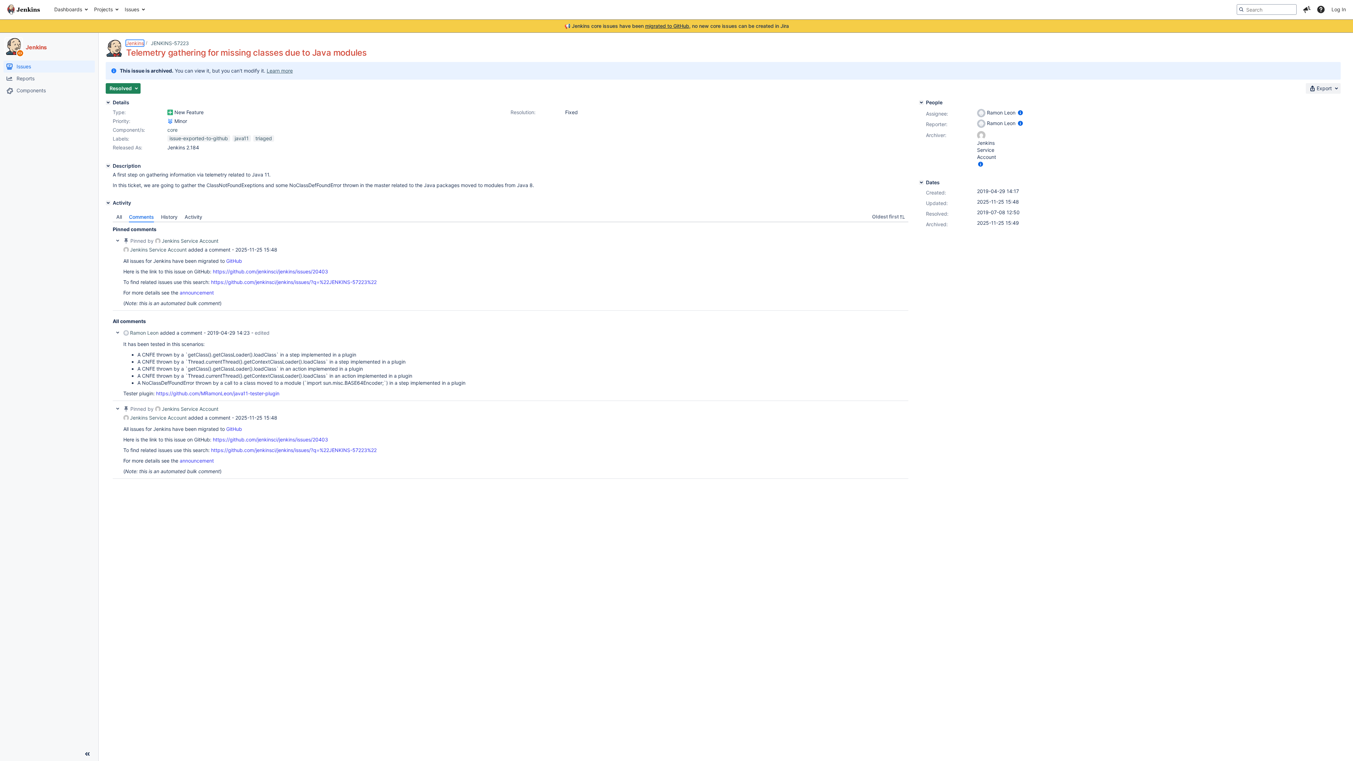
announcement (197, 293)
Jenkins (135, 43)
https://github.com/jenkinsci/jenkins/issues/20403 (270, 271)
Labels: (121, 139)
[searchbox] (1266, 9)
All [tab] (119, 217)
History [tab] (169, 217)
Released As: (127, 147)
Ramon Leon (144, 333)
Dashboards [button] (68, 9)
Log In (1339, 9)
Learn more (280, 71)
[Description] (108, 165)
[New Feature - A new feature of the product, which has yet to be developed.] (170, 112)
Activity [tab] (193, 217)
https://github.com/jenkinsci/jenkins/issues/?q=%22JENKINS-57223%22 (294, 282)
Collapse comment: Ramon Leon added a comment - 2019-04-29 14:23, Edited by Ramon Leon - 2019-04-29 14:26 (118, 332)
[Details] (108, 102)
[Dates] (921, 182)
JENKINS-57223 (170, 43)
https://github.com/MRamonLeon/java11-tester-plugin (217, 393)
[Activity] (108, 202)
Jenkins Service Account (190, 241)
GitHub (234, 261)
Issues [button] (132, 9)
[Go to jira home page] (24, 9)
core (172, 130)
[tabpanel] (510, 350)
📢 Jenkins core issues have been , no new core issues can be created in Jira (676, 26)
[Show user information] (1020, 113)
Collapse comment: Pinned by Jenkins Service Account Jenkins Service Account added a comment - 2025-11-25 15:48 (118, 240)
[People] (921, 102)
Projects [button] (103, 9)
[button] (1306, 9)
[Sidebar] (87, 754)
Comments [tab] (141, 217)
